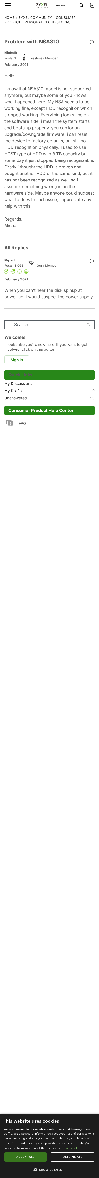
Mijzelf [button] (9, 260)
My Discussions (18, 383)
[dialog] (49, 1146)
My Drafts (49, 390)
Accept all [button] (25, 1157)
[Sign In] (92, 5)
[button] (92, 42)
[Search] (81, 5)
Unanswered (49, 398)
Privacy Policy (71, 1148)
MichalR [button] (10, 53)
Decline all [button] (72, 1157)
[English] (49, 5)
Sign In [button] (17, 359)
